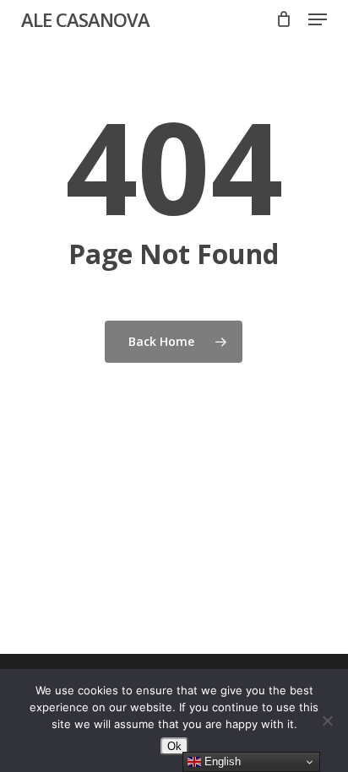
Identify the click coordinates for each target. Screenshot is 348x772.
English (221, 761)
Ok (174, 746)
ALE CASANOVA (85, 19)
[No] (326, 720)
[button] (317, 19)
